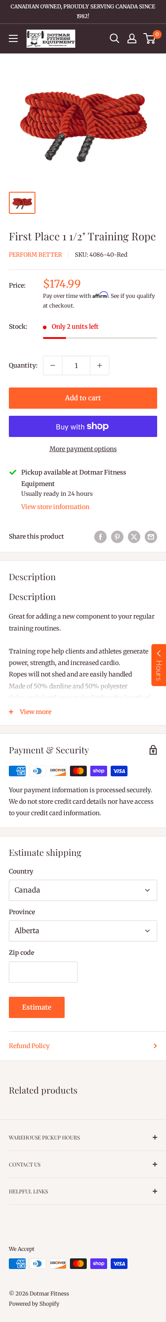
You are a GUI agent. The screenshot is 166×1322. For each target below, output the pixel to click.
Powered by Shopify (34, 1303)
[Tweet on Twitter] (134, 536)
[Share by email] (151, 536)
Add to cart (83, 398)
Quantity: (23, 365)
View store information (55, 507)
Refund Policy (29, 1046)
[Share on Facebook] (100, 536)
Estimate (36, 1007)
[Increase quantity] (99, 365)
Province (22, 912)
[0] (149, 38)
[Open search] (115, 38)
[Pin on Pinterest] (117, 536)
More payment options (83, 449)
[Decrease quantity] (52, 365)
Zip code (21, 953)
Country (21, 871)
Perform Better (35, 254)
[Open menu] (13, 38)
